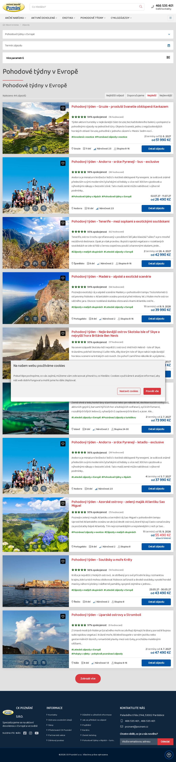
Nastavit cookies (128, 391)
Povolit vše (152, 391)
